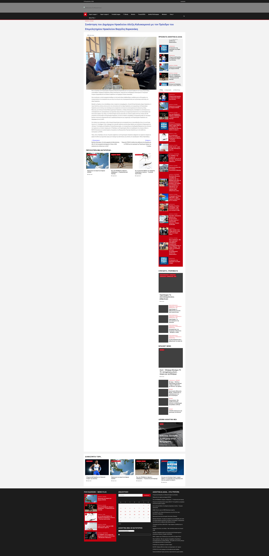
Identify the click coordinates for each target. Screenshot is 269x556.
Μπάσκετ (164, 14)
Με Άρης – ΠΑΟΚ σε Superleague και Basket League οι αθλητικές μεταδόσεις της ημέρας (175, 384)
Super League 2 (104, 14)
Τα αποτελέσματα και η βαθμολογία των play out (175, 340)
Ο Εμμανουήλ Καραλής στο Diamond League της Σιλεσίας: (175, 49)
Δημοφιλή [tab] (168, 90)
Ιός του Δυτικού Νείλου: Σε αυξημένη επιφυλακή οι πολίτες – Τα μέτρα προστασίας (145, 172)
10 (120, 511)
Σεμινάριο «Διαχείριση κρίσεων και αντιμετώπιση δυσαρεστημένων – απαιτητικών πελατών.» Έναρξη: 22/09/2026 (175, 220)
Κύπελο (133, 14)
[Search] (184, 16)
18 (125, 514)
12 (130, 511)
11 (125, 511)
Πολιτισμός (176, 154)
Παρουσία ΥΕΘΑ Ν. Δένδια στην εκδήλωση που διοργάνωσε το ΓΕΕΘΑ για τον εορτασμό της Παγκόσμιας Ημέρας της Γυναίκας (136, 143)
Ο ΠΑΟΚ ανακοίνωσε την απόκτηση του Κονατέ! (175, 411)
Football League (116, 14)
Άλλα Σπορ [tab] (177, 90)
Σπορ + (172, 14)
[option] (170, 49)
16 (148, 511)
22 (143, 514)
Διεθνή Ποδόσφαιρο (153, 14)
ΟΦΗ (175, 276)
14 (139, 511)
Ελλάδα (92, 21)
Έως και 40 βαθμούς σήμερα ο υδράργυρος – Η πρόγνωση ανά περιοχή (119, 172)
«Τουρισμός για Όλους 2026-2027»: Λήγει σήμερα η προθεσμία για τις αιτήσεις (175, 198)
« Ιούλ (119, 523)
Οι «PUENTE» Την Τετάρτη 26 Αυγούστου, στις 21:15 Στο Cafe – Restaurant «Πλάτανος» (175, 158)
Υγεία (142, 154)
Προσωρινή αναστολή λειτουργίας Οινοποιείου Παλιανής (175, 169)
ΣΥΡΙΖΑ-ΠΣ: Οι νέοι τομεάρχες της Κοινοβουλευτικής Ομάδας (166, 549)
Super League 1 (93, 14)
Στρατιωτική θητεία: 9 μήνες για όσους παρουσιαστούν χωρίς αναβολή (168, 551)
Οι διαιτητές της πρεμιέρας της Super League (174, 40)
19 (130, 514)
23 (148, 514)
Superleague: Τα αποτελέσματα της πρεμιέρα (174, 321)
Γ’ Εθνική (125, 14)
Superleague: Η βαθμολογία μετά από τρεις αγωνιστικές (174, 311)
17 (120, 514)
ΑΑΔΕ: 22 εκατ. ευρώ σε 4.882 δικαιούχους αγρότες (174, 148)
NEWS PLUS (87, 21)
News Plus (92, 18)
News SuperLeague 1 (164, 274)
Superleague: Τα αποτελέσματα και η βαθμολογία (167, 297)
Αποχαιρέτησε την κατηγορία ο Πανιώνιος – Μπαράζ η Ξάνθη (175, 331)
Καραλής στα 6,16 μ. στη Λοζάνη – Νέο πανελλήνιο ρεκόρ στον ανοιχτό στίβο (174, 208)
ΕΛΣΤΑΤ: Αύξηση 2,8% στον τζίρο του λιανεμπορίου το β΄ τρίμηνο (167, 547)
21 (139, 514)
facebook (183, 1)
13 (134, 511)
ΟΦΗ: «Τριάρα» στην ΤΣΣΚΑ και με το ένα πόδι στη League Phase (174, 232)
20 (134, 514)
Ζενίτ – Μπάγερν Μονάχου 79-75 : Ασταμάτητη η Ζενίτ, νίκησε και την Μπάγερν (170, 372)
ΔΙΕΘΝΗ (161, 424)
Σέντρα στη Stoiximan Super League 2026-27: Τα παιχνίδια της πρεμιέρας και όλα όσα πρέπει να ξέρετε (175, 77)
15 (143, 511)
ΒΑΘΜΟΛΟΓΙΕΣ (170, 276)
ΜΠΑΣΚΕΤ (162, 349)
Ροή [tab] (161, 90)
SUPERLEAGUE (172, 46)
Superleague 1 (163, 276)
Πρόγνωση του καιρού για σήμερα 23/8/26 (175, 58)
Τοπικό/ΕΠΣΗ (141, 14)
